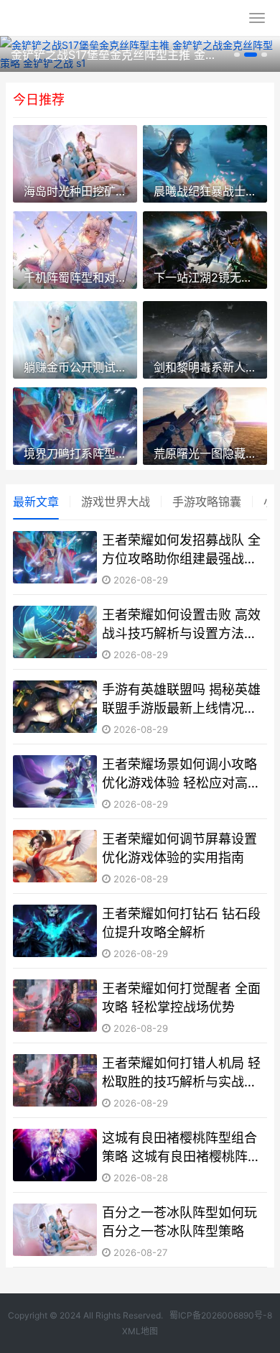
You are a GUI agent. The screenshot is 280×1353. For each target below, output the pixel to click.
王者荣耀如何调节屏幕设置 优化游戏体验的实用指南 (179, 847)
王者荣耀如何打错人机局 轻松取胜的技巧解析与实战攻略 (181, 1073)
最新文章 (36, 501)
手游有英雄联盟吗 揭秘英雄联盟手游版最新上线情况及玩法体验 (181, 699)
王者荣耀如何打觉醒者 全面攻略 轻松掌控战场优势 (181, 997)
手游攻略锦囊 (206, 501)
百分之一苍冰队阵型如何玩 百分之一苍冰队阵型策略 (179, 1221)
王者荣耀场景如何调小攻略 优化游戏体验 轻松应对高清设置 (181, 774)
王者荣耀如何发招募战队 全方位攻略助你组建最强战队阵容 (181, 549)
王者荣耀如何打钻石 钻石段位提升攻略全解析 (181, 922)
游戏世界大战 (115, 501)
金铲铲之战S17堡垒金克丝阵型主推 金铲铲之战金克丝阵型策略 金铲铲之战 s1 (114, 54)
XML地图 (140, 1331)
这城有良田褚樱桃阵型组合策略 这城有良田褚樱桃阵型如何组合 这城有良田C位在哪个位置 (181, 1147)
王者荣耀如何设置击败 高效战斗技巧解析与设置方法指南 (181, 624)
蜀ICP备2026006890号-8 (220, 1315)
